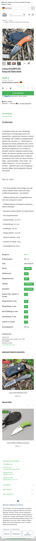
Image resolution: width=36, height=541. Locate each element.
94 (26, 294)
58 (26, 311)
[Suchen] (24, 14)
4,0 (26, 301)
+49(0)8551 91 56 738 (8, 474)
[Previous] (27, 355)
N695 (26, 279)
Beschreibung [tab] (7, 114)
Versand (11, 80)
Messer (26, 255)
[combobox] (15, 8)
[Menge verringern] (23, 88)
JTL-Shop (28, 538)
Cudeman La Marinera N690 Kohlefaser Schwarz (18, 393)
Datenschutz (16, 529)
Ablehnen (6, 534)
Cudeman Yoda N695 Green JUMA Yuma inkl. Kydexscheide (18, 443)
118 (26, 317)
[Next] (32, 355)
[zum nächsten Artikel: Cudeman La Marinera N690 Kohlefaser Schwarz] (32, 26)
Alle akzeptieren (27, 533)
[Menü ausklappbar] (33, 14)
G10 (26, 273)
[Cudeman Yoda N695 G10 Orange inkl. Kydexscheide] (18, 44)
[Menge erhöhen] (32, 88)
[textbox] (16, 8)
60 (26, 306)
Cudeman (27, 268)
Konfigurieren (16, 534)
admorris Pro (15, 538)
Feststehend (28, 289)
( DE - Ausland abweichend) (23, 103)
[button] (18, 485)
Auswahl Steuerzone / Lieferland (10, 82)
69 (26, 322)
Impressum (6, 529)
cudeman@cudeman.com (8, 345)
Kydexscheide (28, 284)
